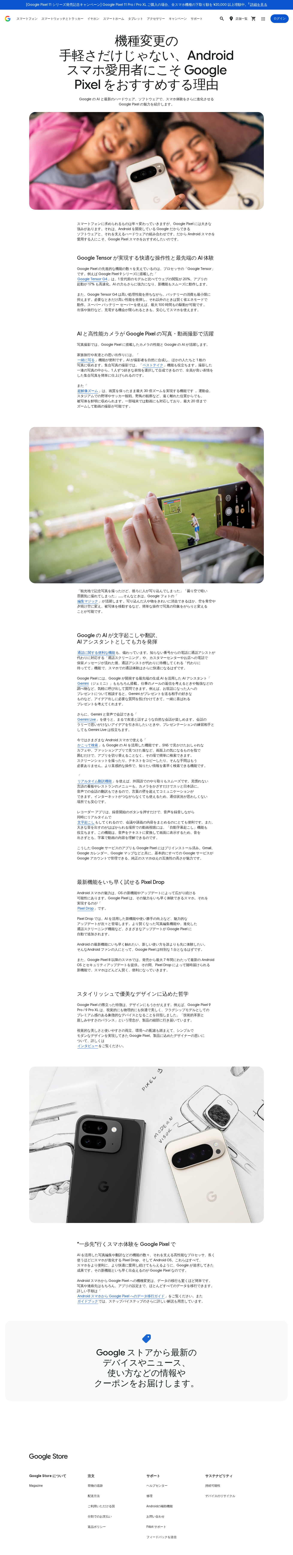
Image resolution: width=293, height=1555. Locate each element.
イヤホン (93, 19)
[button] (221, 18)
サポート (197, 19)
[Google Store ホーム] (7, 18)
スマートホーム (113, 19)
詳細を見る (258, 5)
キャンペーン (178, 19)
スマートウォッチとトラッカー (62, 19)
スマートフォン (27, 19)
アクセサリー (156, 19)
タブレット (135, 19)
